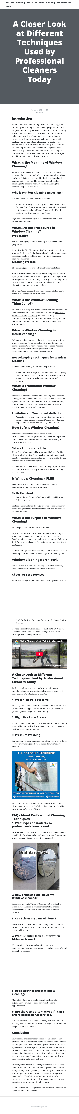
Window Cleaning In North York (44, 904)
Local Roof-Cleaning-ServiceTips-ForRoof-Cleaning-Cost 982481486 (38, 2)
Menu (8, 6)
